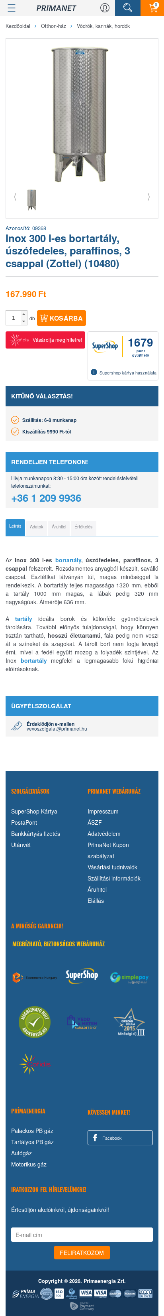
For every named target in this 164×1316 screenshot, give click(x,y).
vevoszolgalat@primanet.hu (57, 728)
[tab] (15, 527)
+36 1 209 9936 (46, 497)
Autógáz (21, 1153)
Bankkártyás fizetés (35, 833)
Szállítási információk (114, 878)
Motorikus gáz (29, 1164)
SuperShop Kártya (34, 811)
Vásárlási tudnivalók (112, 867)
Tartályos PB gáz (32, 1142)
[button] (24, 314)
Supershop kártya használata (128, 372)
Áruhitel (97, 889)
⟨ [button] (15, 196)
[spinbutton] (13, 318)
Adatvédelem (104, 833)
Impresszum (103, 811)
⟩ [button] (148, 196)
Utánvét (21, 845)
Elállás (96, 900)
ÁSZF (95, 822)
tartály (23, 619)
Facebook (111, 1138)
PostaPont (24, 822)
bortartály (68, 560)
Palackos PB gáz (32, 1131)
